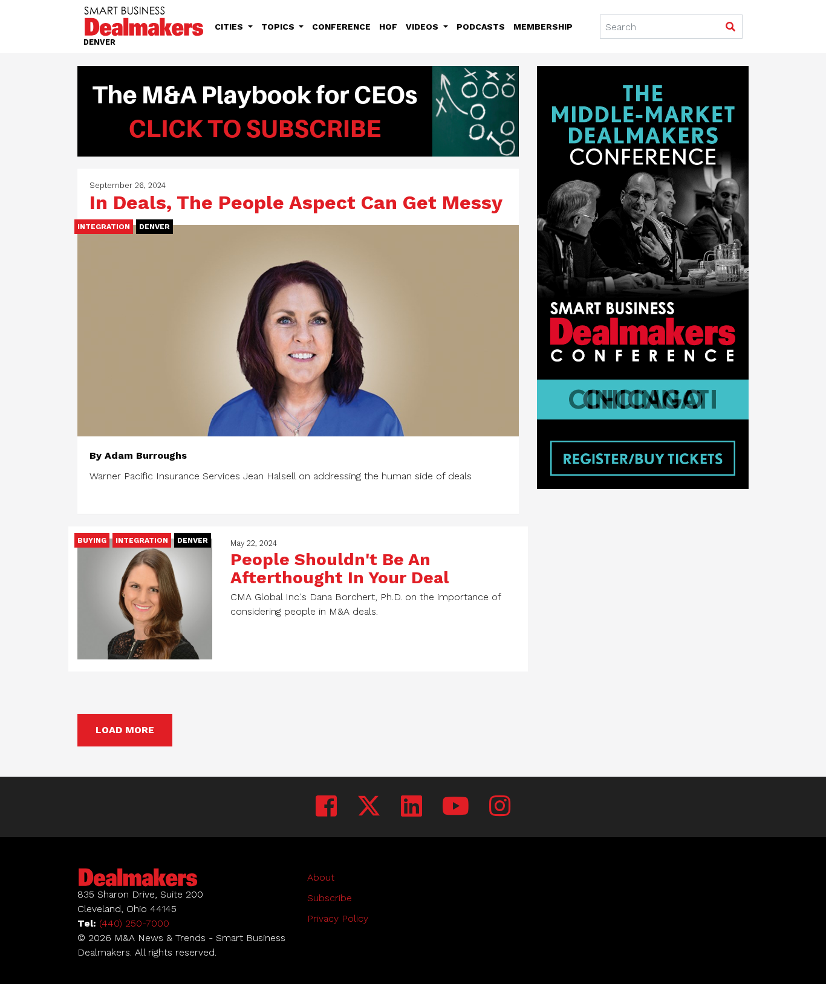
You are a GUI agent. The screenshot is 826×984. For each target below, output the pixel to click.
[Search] (730, 27)
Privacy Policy (337, 918)
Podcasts (481, 26)
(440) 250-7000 (134, 923)
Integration (103, 226)
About (320, 877)
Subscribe (329, 898)
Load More (125, 730)
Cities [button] (230, 26)
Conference (341, 26)
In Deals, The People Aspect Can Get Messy (295, 202)
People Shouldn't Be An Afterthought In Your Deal (339, 568)
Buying (91, 540)
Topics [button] (279, 26)
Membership (543, 26)
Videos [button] (423, 26)
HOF (388, 26)
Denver (154, 226)
